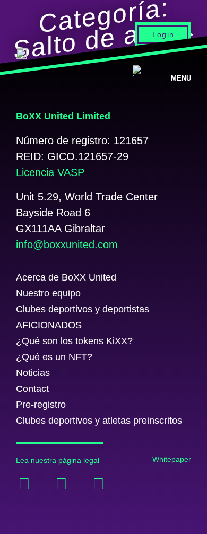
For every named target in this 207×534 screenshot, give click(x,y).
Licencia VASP (50, 172)
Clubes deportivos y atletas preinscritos (99, 420)
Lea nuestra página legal (57, 460)
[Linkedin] (61, 484)
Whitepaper (171, 459)
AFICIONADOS (49, 325)
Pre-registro (41, 404)
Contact (32, 388)
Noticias (33, 372)
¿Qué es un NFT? (54, 357)
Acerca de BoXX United (66, 277)
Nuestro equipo (48, 293)
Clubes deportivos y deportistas (82, 309)
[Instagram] (98, 484)
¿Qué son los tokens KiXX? (74, 341)
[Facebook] (24, 484)
